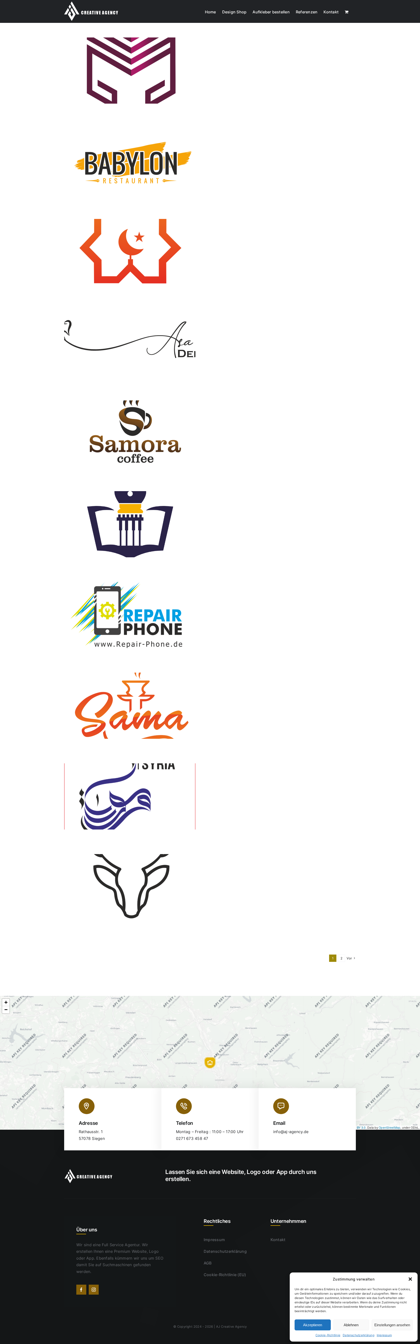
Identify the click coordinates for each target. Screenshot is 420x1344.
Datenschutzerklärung (358, 1335)
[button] (410, 1279)
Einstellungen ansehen (392, 1325)
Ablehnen (351, 1325)
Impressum (384, 1335)
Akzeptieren (312, 1325)
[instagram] (94, 1290)
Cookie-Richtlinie (327, 1335)
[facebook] (81, 1290)
